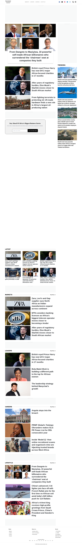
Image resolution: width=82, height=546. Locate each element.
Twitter (58, 532)
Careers (10, 534)
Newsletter (59, 537)
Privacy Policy (34, 534)
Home (10, 529)
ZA (52, 540)
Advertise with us (35, 531)
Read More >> (53, 294)
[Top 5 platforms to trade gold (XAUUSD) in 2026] (13, 274)
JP (43, 540)
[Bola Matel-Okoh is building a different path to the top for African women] (30, 374)
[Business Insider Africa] (8, 1)
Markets (10, 531)
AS (32, 540)
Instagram (58, 534)
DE (36, 540)
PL (50, 540)
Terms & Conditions (35, 532)
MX (45, 540)
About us (34, 529)
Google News (59, 535)
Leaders (10, 532)
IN (41, 540)
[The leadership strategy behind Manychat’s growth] (30, 389)
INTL (30, 540)
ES (39, 540)
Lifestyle (10, 535)
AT (34, 540)
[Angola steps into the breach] (30, 416)
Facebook (58, 531)
